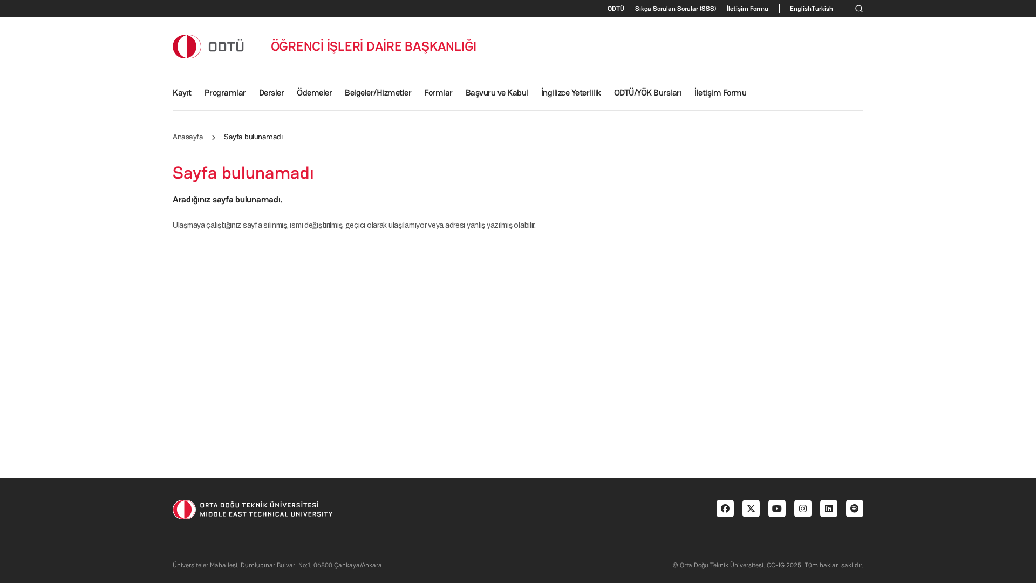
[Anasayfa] (209, 46)
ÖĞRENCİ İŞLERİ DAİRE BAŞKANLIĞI (374, 46)
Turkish (822, 8)
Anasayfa (188, 136)
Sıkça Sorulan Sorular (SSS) (675, 8)
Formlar (438, 92)
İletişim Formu (747, 8)
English (801, 8)
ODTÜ (616, 8)
